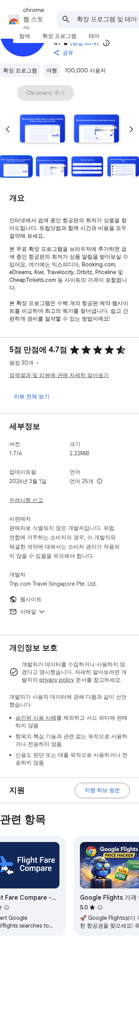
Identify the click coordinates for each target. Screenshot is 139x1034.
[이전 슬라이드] (7, 129)
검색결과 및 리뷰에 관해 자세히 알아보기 (59, 375)
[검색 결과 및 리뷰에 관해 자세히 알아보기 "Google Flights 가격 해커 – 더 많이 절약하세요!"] (100, 907)
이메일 (28, 611)
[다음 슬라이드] (131, 129)
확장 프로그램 (20, 70)
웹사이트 (31, 599)
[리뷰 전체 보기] (31, 396)
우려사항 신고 (26, 500)
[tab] (24, 36)
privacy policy (56, 679)
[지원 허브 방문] (102, 790)
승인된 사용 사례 (35, 717)
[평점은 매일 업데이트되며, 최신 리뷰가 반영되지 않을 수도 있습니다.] (106, 43)
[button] (42, 129)
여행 (51, 70)
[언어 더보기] (99, 481)
